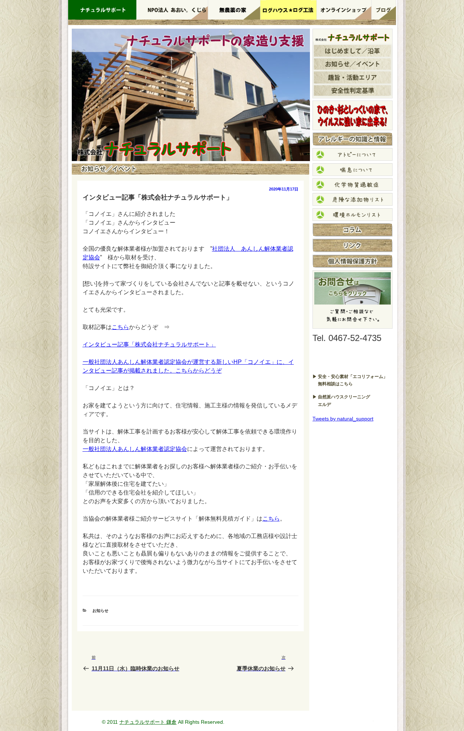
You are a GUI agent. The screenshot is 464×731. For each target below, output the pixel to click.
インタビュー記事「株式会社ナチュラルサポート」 (149, 344)
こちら (120, 327)
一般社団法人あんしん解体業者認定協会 (135, 449)
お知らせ (100, 610)
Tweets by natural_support (342, 419)
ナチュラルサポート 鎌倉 (148, 722)
